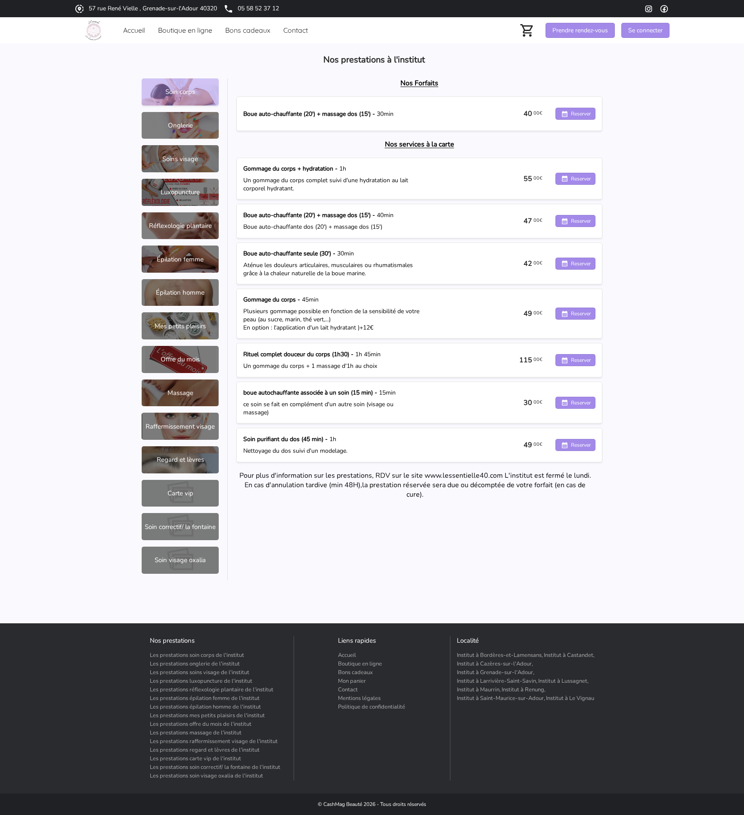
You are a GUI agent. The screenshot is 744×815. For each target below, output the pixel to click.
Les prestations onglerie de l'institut (195, 664)
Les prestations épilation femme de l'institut (205, 698)
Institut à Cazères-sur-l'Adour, (495, 664)
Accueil (347, 655)
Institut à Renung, (524, 690)
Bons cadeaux (355, 672)
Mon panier (352, 681)
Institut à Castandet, (569, 655)
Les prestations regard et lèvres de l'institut (205, 750)
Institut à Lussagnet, (563, 681)
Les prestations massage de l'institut (196, 733)
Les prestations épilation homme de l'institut (205, 707)
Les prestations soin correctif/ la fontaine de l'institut (215, 767)
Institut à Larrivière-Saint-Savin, (497, 681)
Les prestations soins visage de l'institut (199, 672)
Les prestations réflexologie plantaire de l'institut (211, 690)
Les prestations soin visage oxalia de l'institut (206, 776)
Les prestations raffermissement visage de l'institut (214, 741)
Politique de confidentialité (371, 707)
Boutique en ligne (360, 664)
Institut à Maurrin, (479, 690)
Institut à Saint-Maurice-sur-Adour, (501, 698)
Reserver (581, 113)
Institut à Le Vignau (570, 698)
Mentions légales (359, 698)
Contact (348, 690)
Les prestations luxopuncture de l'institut (201, 681)
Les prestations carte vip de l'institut (195, 758)
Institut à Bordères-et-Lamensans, (500, 655)
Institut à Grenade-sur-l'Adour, (495, 672)
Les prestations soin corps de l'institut (197, 655)
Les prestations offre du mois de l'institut (200, 724)
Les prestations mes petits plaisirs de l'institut (207, 715)
